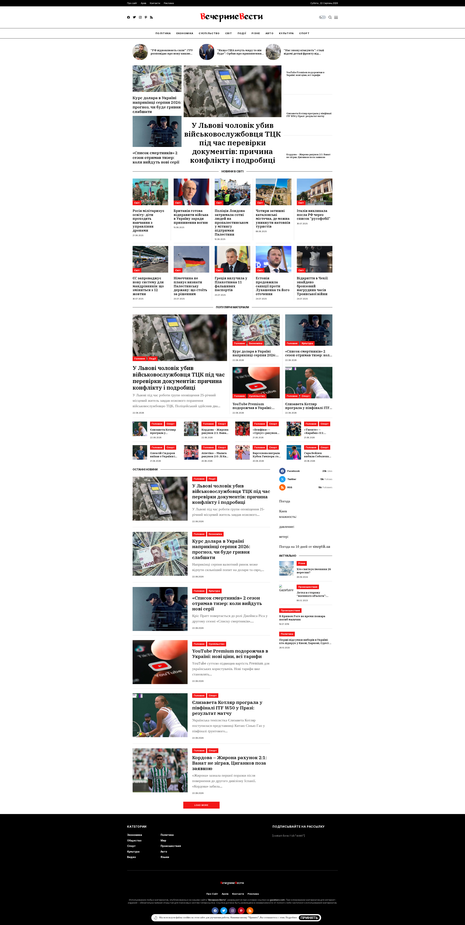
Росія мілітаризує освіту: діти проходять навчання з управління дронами (148, 220)
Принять (309, 918)
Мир (163, 840)
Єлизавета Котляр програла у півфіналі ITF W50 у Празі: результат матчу (308, 114)
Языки (165, 857)
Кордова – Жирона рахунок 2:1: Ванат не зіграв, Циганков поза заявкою (308, 155)
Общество (134, 840)
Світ (137, 202)
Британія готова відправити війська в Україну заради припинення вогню (191, 217)
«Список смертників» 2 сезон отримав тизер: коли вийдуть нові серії (156, 157)
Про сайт (212, 893)
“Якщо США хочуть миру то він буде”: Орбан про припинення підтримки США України (239, 53)
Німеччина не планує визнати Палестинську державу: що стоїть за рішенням (190, 286)
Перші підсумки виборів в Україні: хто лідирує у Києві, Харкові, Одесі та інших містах (305, 643)
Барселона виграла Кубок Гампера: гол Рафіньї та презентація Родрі (266, 458)
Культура (307, 343)
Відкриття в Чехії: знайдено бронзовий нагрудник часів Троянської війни (312, 286)
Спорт (306, 395)
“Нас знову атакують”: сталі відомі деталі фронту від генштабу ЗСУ (304, 53)
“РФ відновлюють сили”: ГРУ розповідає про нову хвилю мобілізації (172, 53)
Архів (225, 893)
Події (152, 358)
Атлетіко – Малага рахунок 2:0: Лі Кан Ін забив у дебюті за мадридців (214, 458)
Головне (139, 358)
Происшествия (307, 586)
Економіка (255, 343)
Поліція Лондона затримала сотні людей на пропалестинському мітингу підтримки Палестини (231, 222)
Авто (164, 851)
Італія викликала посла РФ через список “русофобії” (313, 215)
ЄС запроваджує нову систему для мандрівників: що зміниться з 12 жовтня (148, 286)
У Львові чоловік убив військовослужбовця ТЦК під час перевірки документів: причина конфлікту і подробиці (232, 142)
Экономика (134, 834)
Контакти (238, 893)
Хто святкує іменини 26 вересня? (314, 570)
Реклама (253, 893)
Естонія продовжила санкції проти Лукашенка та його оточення (273, 286)
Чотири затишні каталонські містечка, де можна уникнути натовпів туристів (273, 218)
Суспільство (257, 395)
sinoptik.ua (321, 547)
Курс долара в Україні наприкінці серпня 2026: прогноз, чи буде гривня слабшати (157, 104)
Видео (131, 857)
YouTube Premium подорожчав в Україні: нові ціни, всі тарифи (305, 73)
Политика (287, 634)
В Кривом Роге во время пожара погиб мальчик (302, 618)
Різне (301, 563)
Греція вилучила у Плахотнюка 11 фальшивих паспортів (231, 284)
